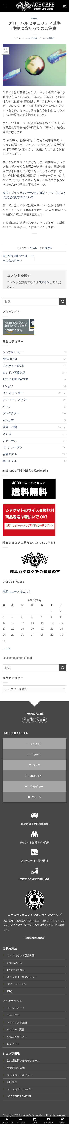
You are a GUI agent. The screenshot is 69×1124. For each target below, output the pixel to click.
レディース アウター (16, 399)
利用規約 (12, 1082)
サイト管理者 (48, 38)
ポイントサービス (17, 984)
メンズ (7, 433)
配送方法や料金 (16, 970)
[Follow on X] (38, 720)
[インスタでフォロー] (31, 720)
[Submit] (62, 301)
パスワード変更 (15, 1029)
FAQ (9, 991)
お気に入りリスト (17, 1036)
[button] (5, 6)
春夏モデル (10, 454)
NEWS (34, 18)
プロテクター (11, 413)
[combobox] (34, 688)
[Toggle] (64, 393)
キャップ (8, 420)
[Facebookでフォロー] (25, 720)
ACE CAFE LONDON (19, 1096)
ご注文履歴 (13, 1015)
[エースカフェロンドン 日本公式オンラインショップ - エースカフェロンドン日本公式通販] (35, 6)
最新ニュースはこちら (17, 591)
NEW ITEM (10, 358)
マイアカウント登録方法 (20, 955)
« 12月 (7, 648)
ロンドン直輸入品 (14, 372)
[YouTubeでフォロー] (44, 720)
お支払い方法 (14, 963)
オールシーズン (12, 447)
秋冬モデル (10, 460)
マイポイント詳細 (17, 1022)
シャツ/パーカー (13, 352)
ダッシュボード (15, 1008)
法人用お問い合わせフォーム (23, 1060)
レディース (10, 440)
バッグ (7, 406)
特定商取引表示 (16, 1067)
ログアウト (13, 1043)
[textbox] (33, 689)
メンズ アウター (13, 392)
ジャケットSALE (13, 365)
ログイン (44, 282)
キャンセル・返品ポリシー (22, 977)
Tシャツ (8, 386)
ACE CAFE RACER (15, 379)
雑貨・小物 (10, 426)
